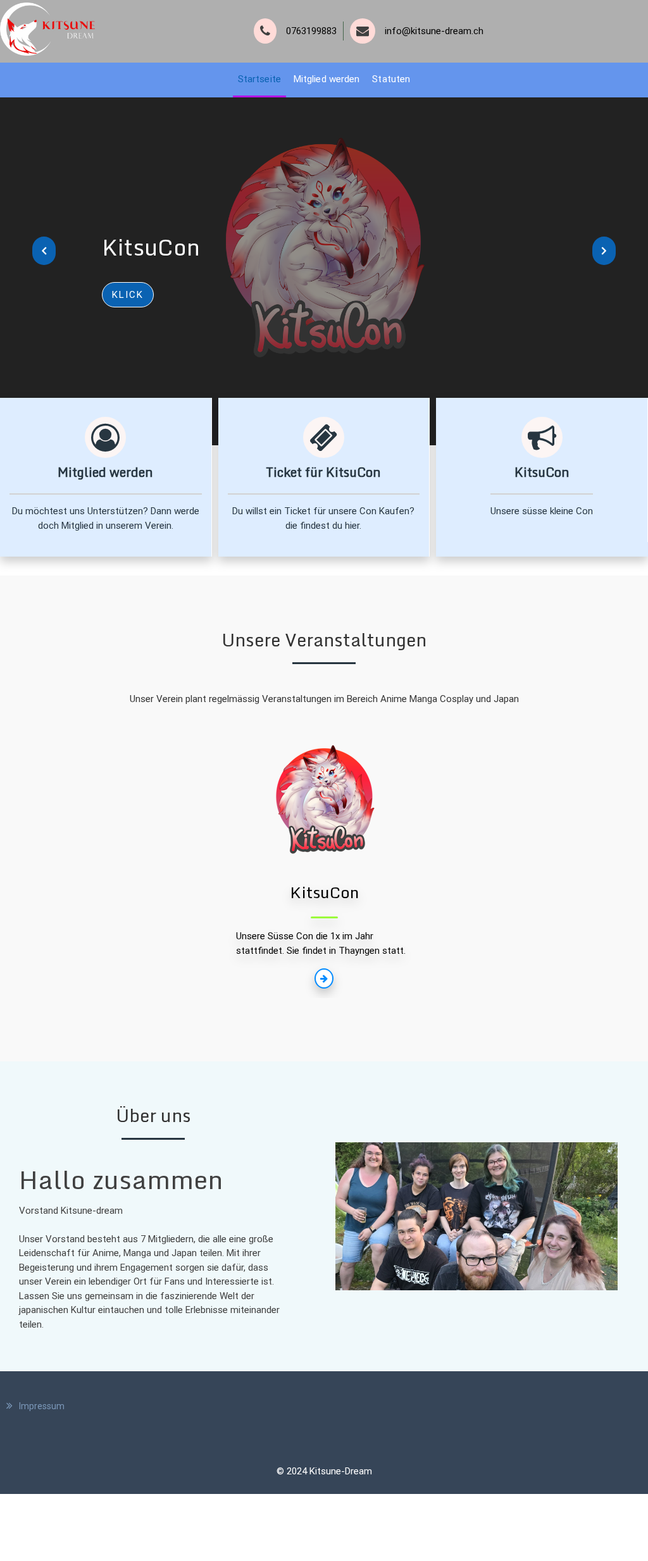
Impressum (42, 1406)
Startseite (259, 79)
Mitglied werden (327, 79)
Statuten (391, 79)
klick (128, 294)
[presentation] (44, 251)
